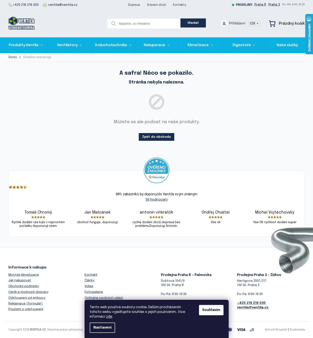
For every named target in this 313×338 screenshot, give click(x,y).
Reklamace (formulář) (25, 303)
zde (109, 316)
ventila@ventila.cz (252, 307)
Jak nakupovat (19, 280)
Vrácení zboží (156, 4)
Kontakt (91, 275)
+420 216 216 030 (251, 303)
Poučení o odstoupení (25, 309)
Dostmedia (297, 329)
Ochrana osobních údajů (104, 298)
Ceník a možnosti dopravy (28, 292)
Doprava (134, 4)
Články (89, 280)
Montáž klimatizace (23, 275)
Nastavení (102, 327)
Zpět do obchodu (156, 136)
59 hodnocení (157, 200)
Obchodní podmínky (23, 286)
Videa (89, 286)
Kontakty (179, 4)
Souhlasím (211, 310)
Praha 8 (260, 4)
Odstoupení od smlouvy (26, 298)
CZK (253, 23)
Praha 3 (274, 4)
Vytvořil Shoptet (276, 329)
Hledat (193, 22)
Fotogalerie (94, 292)
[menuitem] (26, 45)
